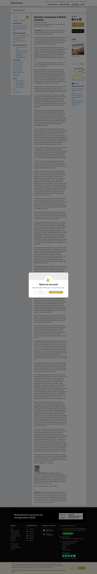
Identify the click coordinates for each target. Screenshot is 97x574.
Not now (41, 292)
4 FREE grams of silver (49, 288)
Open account (56, 292)
